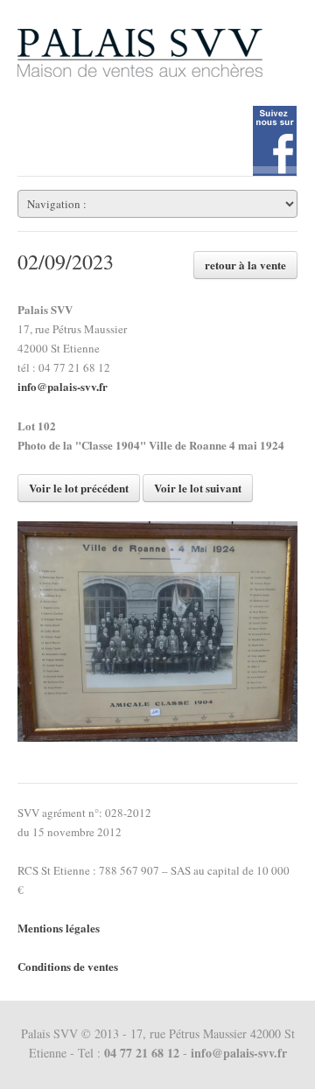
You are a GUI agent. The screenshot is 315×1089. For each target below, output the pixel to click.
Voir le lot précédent (79, 487)
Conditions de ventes (68, 966)
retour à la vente (245, 264)
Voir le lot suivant (198, 487)
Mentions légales (59, 927)
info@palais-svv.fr (63, 386)
